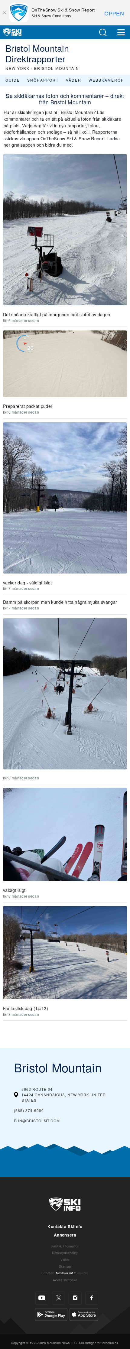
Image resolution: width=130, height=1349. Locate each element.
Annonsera (65, 1235)
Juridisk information (65, 1246)
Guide (12, 80)
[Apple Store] (84, 1314)
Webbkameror (106, 80)
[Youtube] (41, 1298)
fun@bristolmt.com (37, 1120)
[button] (103, 32)
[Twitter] (58, 1298)
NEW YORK (17, 68)
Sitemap (65, 1266)
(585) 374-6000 (29, 1110)
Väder (73, 80)
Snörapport (43, 80)
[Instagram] (75, 1298)
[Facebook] (91, 1298)
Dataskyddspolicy (65, 1252)
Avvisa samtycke (65, 1280)
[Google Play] (51, 1314)
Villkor (64, 1259)
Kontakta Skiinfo (64, 1226)
